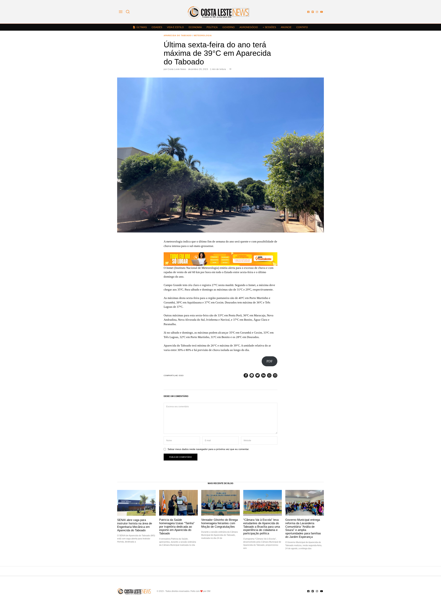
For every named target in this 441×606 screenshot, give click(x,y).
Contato (302, 27)
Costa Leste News (177, 69)
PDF (269, 361)
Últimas (141, 27)
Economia (195, 27)
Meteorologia (203, 35)
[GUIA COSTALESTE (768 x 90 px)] (220, 258)
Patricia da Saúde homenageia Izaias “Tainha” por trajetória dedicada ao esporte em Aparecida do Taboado (176, 526)
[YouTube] (321, 12)
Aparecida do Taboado (178, 35)
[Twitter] (313, 12)
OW (208, 591)
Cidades (157, 27)
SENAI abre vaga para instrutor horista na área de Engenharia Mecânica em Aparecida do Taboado (134, 525)
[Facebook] (308, 12)
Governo (228, 27)
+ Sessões (269, 27)
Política (212, 27)
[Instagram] (317, 12)
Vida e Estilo (175, 27)
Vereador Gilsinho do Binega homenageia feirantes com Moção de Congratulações (219, 523)
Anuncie (286, 27)
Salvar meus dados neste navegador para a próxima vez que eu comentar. (208, 449)
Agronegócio (248, 27)
